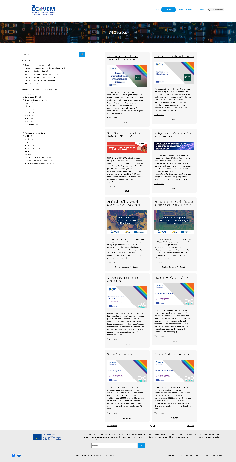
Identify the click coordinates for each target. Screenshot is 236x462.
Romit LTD (29, 139)
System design (30, 83)
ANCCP (28, 145)
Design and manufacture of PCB (37, 65)
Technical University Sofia (35, 133)
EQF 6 (27, 115)
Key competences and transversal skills (40, 74)
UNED (27, 136)
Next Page (192, 426)
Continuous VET (31, 97)
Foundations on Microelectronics (174, 56)
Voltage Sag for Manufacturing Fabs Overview (172, 135)
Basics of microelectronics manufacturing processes (122, 58)
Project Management (119, 354)
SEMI (27, 151)
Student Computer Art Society (36, 161)
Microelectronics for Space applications (123, 279)
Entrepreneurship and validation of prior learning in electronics (174, 203)
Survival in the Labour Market (172, 354)
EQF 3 (27, 106)
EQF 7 (27, 118)
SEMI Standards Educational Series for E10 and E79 (124, 135)
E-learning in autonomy (34, 100)
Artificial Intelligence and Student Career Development (124, 203)
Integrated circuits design (35, 71)
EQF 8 (27, 122)
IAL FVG (28, 155)
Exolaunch (29, 142)
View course (112, 118)
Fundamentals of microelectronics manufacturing (44, 68)
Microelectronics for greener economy (40, 77)
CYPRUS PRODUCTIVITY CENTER (38, 158)
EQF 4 (27, 109)
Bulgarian (28, 94)
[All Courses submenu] (174, 9)
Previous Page (111, 426)
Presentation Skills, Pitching (171, 277)
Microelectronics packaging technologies (41, 80)
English (27, 103)
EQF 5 (27, 112)
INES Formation (31, 148)
